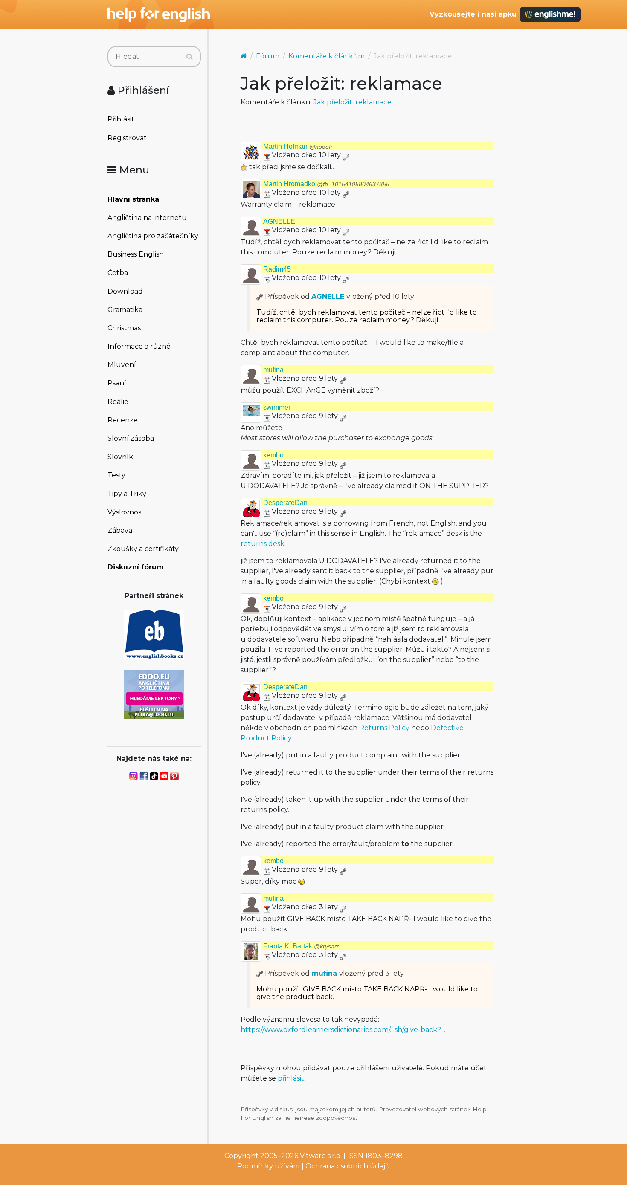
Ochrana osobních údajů (347, 1166)
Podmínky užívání (268, 1166)
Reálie (117, 402)
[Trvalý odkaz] (346, 155)
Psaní (116, 383)
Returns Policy (384, 728)
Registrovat (127, 138)
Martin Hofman (297, 146)
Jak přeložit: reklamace (353, 102)
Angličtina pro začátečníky (152, 236)
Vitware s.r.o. (321, 1156)
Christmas (124, 328)
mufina (273, 369)
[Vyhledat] (189, 56)
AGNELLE (279, 221)
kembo (273, 455)
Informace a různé (139, 346)
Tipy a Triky (126, 494)
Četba (117, 273)
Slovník (120, 457)
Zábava (119, 530)
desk (276, 544)
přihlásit (291, 1078)
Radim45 (277, 269)
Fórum (267, 56)
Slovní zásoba (130, 438)
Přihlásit (120, 119)
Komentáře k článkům (326, 56)
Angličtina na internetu (147, 218)
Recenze (122, 420)
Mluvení (121, 365)
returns (254, 544)
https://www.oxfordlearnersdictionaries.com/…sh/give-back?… (343, 1030)
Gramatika (124, 310)
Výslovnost (125, 512)
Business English (135, 254)
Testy (116, 475)
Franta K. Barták (301, 946)
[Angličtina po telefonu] (154, 694)
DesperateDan (285, 502)
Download (125, 291)
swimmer (276, 407)
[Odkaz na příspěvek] (259, 296)
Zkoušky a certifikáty (143, 549)
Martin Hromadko (326, 184)
